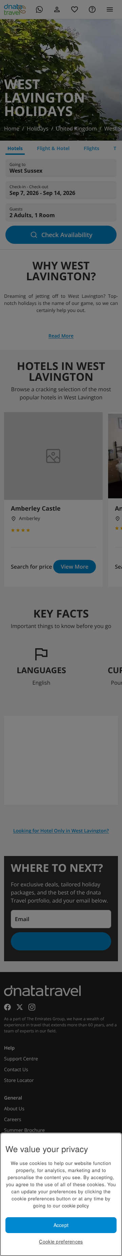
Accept (61, 1225)
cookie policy (75, 1205)
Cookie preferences (61, 1241)
